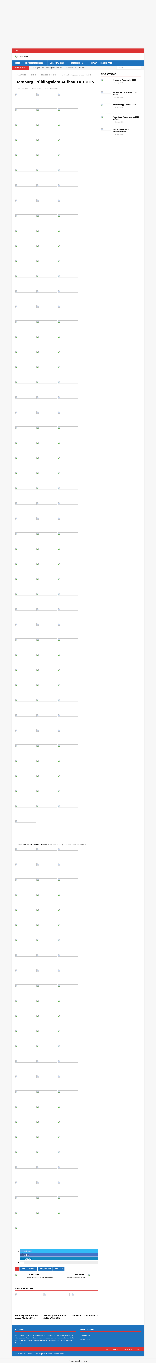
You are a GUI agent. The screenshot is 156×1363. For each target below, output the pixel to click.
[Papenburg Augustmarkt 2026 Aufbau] (106, 119)
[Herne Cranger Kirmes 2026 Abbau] (106, 95)
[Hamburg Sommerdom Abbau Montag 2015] (28, 1303)
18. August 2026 (119, 122)
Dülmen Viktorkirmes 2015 (85, 1315)
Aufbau (32, 1269)
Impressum (128, 1349)
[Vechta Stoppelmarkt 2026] (106, 107)
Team (16, 51)
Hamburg (59, 1269)
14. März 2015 (23, 89)
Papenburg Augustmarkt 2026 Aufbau (126, 118)
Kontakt (116, 1349)
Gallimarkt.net (85, 1339)
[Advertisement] (78, 26)
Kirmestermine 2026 (34, 63)
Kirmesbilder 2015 (51, 89)
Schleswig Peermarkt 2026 (124, 80)
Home (17, 63)
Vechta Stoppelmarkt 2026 (124, 104)
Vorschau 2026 (57, 63)
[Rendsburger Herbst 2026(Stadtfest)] (106, 132)
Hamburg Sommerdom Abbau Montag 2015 (26, 1316)
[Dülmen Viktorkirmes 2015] (85, 1303)
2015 (23, 1269)
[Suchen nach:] (128, 67)
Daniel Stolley (37, 89)
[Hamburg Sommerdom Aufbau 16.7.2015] (57, 1303)
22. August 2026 (119, 97)
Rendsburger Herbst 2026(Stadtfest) (121, 130)
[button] (26, 1251)
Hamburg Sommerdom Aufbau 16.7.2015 (55, 1316)
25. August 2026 (119, 83)
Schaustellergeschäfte (101, 63)
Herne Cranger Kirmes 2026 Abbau (124, 93)
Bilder (33, 75)
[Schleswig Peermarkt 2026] (106, 82)
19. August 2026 (119, 107)
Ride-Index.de (85, 1335)
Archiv (139, 1349)
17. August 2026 (119, 134)
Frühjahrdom (45, 1269)
